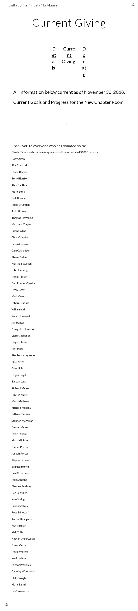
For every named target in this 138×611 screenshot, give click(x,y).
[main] (69, 22)
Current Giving (68, 55)
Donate (84, 61)
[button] (4, 5)
